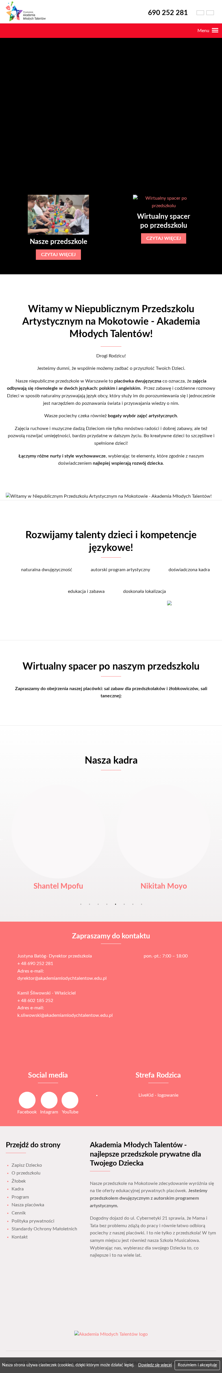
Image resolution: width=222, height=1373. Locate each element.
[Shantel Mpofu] (58, 831)
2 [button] (89, 904)
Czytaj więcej (58, 254)
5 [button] (115, 904)
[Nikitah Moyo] (163, 831)
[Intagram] (49, 1100)
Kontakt (20, 1237)
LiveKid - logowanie (158, 1095)
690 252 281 (168, 13)
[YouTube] (70, 1100)
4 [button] (107, 904)
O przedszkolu (26, 1173)
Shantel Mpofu (58, 886)
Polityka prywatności (33, 1221)
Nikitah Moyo (163, 886)
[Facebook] (27, 1100)
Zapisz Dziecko (27, 1165)
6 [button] (124, 904)
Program (20, 1197)
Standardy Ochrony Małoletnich (44, 1229)
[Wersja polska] (200, 12)
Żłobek (19, 1181)
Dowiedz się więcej (155, 1365)
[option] (58, 227)
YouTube (70, 1112)
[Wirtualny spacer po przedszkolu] (163, 202)
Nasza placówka (28, 1205)
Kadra (18, 1189)
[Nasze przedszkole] (58, 215)
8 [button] (141, 904)
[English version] (210, 12)
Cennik (19, 1213)
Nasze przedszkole (58, 241)
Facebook (27, 1112)
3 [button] (98, 904)
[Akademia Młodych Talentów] (28, 20)
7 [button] (133, 904)
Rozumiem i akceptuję (197, 1365)
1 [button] (81, 904)
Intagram (49, 1112)
